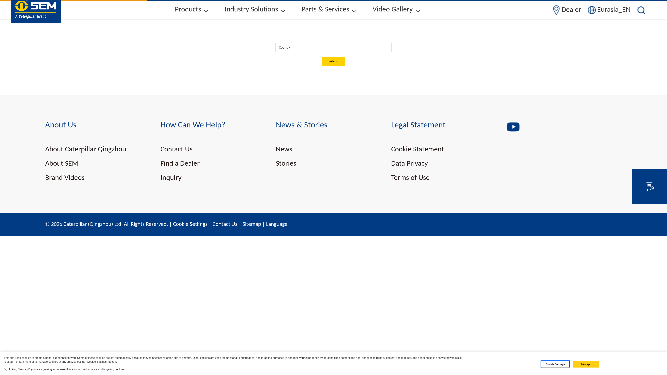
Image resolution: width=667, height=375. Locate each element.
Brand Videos (64, 178)
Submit (333, 61)
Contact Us (176, 149)
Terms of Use (410, 178)
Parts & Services (325, 9)
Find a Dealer (180, 164)
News (284, 149)
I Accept (586, 364)
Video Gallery (393, 9)
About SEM (61, 164)
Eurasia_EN (614, 10)
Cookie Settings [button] (190, 224)
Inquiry (171, 178)
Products (188, 9)
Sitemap (251, 224)
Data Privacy (409, 164)
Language (276, 224)
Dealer (571, 10)
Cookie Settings (555, 364)
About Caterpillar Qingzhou (85, 149)
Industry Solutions (251, 9)
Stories (286, 164)
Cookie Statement (417, 149)
